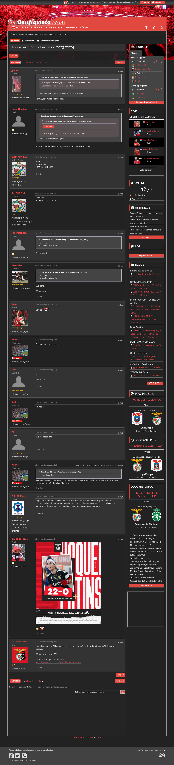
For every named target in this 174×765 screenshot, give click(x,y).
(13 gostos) (40, 449)
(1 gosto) (39, 174)
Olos (14, 369)
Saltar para (79, 692)
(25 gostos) (40, 634)
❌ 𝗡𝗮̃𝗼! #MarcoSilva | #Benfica (147, 368)
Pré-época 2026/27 (138, 226)
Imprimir (13, 56)
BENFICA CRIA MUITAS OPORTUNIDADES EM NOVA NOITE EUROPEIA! (147, 319)
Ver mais (145, 237)
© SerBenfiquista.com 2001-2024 (22, 761)
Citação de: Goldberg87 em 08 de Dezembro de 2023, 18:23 (67, 83)
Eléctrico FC (140, 81)
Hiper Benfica (19, 109)
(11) (147, 405)
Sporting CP (140, 93)
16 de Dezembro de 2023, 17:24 (46, 642)
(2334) (147, 452)
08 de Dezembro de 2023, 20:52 (46, 71)
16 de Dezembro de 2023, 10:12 (46, 304)
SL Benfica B (140, 65)
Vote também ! (146, 170)
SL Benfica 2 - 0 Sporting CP (147, 494)
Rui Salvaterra (19, 641)
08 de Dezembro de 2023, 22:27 (46, 157)
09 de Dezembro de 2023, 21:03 (46, 193)
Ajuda (138, 750)
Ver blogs (154, 383)
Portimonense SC (143, 69)
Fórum (84, 27)
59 (30, 62)
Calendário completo (145, 102)
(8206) (147, 501)
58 (27, 62)
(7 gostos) (39, 513)
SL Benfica (140, 77)
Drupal (99, 737)
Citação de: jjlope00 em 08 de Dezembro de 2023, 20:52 (62, 116)
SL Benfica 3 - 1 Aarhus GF (146, 446)
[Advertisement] (96, 21)
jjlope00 (16, 70)
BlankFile (17, 265)
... (24, 62)
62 (40, 62)
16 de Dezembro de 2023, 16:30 (46, 496)
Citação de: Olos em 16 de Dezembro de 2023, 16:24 (61, 472)
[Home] (36, 18)
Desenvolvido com (81, 737)
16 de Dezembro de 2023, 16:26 (46, 465)
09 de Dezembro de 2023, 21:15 (46, 233)
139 (45, 62)
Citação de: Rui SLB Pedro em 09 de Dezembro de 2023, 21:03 (64, 240)
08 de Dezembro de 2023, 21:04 (46, 109)
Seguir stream (145, 256)
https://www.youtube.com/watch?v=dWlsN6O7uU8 (58, 662)
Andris (15, 339)
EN (17, 27)
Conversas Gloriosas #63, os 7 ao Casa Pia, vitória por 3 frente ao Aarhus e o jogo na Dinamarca (146, 334)
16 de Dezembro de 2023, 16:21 (46, 402)
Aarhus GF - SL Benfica (147, 399)
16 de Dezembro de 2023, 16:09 (46, 370)
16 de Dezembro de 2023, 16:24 (46, 432)
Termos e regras (147, 750)
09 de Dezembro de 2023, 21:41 (46, 265)
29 (162, 754)
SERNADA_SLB (20, 157)
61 (37, 62)
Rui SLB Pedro (19, 193)
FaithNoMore (19, 496)
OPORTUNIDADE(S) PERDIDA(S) (147, 376)
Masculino (135, 53)
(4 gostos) (39, 488)
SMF (91, 737)
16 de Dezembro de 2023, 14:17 (46, 340)
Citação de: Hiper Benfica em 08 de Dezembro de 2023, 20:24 (64, 77)
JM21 (14, 304)
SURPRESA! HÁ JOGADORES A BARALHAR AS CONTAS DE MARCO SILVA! (146, 309)
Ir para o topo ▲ (159, 750)
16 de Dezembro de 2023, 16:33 (46, 539)
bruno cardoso (20, 539)
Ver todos (145, 585)
